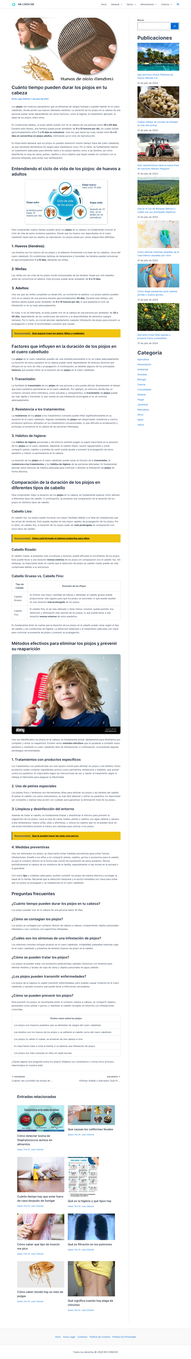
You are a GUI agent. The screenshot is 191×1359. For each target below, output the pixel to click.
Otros (140, 414)
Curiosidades (144, 389)
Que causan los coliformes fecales (90, 1129)
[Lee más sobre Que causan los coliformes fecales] (91, 1114)
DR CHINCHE (26, 4)
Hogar (140, 399)
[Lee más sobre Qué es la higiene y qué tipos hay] (83, 1176)
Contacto (82, 1336)
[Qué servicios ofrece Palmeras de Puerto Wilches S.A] (158, 57)
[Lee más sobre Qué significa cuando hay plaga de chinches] (91, 1278)
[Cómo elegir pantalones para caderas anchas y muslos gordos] (158, 275)
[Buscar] (175, 26)
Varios (140, 424)
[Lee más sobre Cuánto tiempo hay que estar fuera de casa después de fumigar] (40, 1174)
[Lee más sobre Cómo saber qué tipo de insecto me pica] (40, 1226)
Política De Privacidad (124, 1336)
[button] (178, 4)
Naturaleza (143, 409)
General (141, 394)
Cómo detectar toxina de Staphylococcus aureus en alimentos (34, 1140)
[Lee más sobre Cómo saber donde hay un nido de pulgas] (40, 1274)
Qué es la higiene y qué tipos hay (89, 1201)
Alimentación (144, 364)
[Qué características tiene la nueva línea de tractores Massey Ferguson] (158, 147)
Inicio (58, 1336)
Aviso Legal (69, 1336)
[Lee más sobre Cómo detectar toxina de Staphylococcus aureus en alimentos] (40, 1118)
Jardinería (142, 404)
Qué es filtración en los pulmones (90, 1244)
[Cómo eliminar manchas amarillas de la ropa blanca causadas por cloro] (158, 234)
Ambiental (142, 369)
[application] (120, 4)
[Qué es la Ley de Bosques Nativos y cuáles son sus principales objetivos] (158, 191)
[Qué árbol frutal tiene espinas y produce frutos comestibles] (158, 317)
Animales (142, 374)
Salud (19, 1149)
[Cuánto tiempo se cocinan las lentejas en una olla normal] (158, 102)
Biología (141, 379)
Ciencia (141, 384)
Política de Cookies (100, 1336)
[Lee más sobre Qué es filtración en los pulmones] (91, 1226)
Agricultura (143, 359)
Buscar (140, 20)
